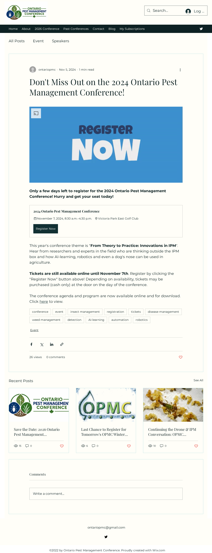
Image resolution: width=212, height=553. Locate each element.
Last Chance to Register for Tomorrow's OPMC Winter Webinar (103, 432)
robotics (142, 320)
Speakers (60, 41)
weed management (46, 320)
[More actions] (180, 69)
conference (40, 312)
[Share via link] (62, 344)
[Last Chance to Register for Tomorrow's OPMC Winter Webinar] (106, 405)
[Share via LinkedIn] (52, 344)
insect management (85, 312)
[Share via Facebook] (31, 344)
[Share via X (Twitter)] (41, 344)
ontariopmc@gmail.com (106, 527)
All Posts (17, 41)
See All (198, 380)
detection (74, 320)
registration (115, 312)
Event (38, 41)
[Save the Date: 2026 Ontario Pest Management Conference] (39, 405)
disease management (163, 312)
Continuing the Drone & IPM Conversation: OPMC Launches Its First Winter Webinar (172, 432)
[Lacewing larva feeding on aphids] (173, 405)
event (59, 312)
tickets (136, 312)
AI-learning (96, 320)
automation (120, 320)
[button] (106, 145)
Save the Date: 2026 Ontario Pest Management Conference (37, 432)
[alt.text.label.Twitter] (201, 29)
